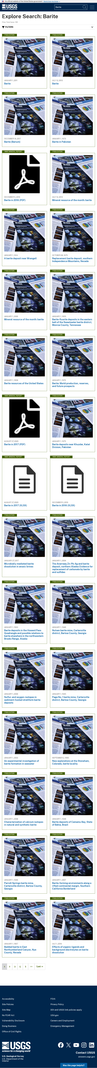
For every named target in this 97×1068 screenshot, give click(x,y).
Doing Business (9, 1026)
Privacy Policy (57, 1004)
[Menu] (92, 7)
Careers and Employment (62, 1021)
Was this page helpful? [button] (74, 1065)
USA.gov (55, 1015)
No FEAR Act (8, 1015)
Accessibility (8, 999)
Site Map (6, 1010)
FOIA (53, 999)
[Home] (9, 9)
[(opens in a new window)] (60, 1045)
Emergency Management (62, 1026)
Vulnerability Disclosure (13, 1021)
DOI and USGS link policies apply (66, 1010)
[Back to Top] (88, 1059)
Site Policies (8, 1004)
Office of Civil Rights (11, 1031)
